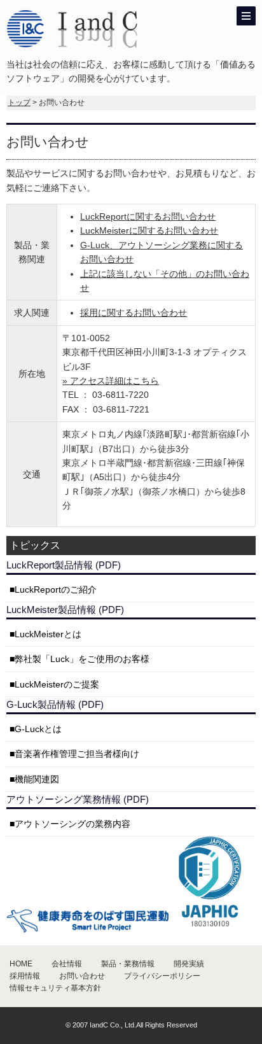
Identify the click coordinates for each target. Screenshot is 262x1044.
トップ (19, 102)
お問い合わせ (82, 975)
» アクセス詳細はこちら (110, 381)
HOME (21, 963)
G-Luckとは (38, 729)
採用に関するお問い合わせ (133, 312)
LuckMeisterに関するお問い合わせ (149, 230)
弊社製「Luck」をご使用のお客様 (82, 659)
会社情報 (67, 963)
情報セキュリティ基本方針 (55, 988)
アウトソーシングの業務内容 (72, 824)
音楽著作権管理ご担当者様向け (77, 754)
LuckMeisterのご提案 (57, 684)
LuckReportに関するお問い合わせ (148, 216)
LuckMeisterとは (48, 634)
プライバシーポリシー (162, 975)
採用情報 (25, 975)
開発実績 (189, 963)
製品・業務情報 (128, 963)
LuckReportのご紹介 (56, 589)
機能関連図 (37, 779)
